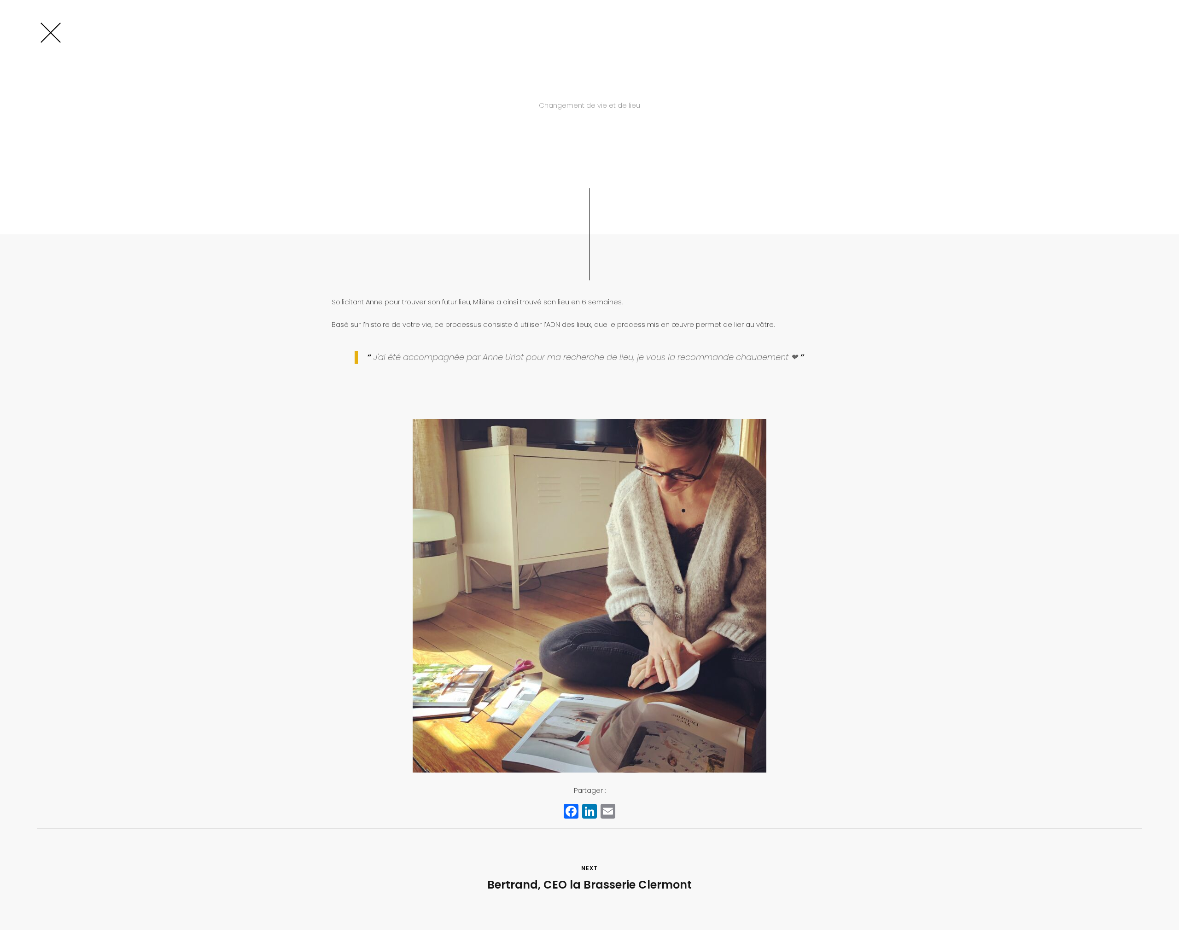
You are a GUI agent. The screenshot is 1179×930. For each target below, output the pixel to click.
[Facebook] (571, 812)
